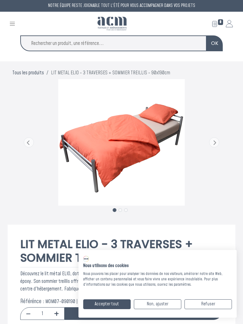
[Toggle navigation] (12, 23)
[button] (28, 142)
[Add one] (56, 313)
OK (214, 43)
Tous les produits (28, 72)
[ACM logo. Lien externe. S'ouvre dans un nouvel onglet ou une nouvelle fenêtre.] (86, 259)
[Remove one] (28, 313)
